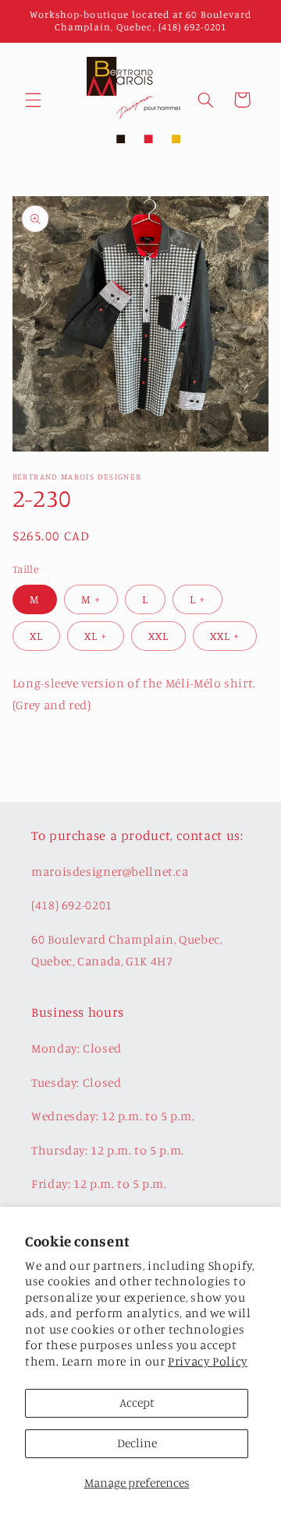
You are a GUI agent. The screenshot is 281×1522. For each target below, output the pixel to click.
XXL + (225, 635)
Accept (137, 1402)
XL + (95, 635)
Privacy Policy (207, 1361)
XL (36, 635)
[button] (33, 100)
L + (197, 599)
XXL (158, 635)
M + (91, 599)
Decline (137, 1443)
